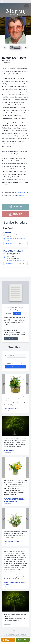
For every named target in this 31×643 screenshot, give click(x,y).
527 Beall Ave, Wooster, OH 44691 (16, 260)
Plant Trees (21, 243)
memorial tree (22, 193)
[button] (15, 384)
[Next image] (27, 384)
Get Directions (9, 243)
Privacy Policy (11, 635)
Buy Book (17, 313)
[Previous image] (4, 384)
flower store (20, 195)
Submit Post (15, 367)
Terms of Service (20, 635)
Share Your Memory (10, 339)
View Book (8, 313)
